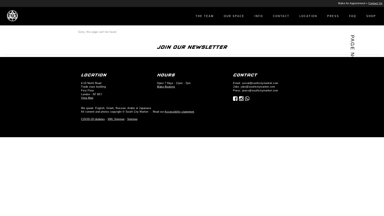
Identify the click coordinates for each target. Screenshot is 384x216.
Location (308, 16)
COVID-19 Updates (93, 119)
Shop (371, 16)
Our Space (234, 16)
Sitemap (132, 119)
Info (258, 16)
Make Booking (166, 86)
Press (333, 16)
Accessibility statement (179, 111)
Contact (281, 16)
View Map (87, 97)
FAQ (352, 16)
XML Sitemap (116, 119)
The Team (205, 16)
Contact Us (375, 3)
